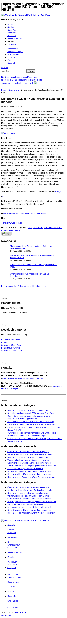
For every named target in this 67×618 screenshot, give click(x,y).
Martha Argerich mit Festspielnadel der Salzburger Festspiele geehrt (31, 247)
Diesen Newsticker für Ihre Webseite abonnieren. (23, 286)
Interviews (11, 57)
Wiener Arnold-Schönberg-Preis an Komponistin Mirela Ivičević (33, 266)
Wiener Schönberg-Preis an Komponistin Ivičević (28, 460)
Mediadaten (12, 33)
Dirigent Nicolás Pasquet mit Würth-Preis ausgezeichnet (31, 477)
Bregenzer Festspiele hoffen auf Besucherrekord (27, 410)
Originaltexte (12, 601)
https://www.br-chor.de (12, 223)
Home (10, 24)
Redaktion (11, 36)
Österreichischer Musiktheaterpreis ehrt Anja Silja (28, 452)
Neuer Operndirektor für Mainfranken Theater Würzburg (30, 422)
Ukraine (4, 342)
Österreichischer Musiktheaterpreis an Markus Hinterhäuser (29, 275)
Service (10, 27)
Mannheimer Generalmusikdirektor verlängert (26, 436)
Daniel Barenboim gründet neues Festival (25, 469)
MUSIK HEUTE (20, 612)
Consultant (12, 548)
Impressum (12, 44)
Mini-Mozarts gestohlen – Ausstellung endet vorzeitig (29, 471)
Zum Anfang (6, 615)
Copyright (59, 192)
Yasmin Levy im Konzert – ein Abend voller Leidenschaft (31, 424)
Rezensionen (13, 54)
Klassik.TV (11, 63)
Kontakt (10, 557)
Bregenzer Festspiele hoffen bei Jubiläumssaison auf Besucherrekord (32, 256)
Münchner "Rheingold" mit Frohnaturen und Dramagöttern (31, 433)
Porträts (10, 60)
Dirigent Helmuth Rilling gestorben (22, 419)
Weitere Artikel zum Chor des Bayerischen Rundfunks (25, 213)
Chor (30, 228)
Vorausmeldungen (15, 52)
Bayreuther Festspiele (10, 339)
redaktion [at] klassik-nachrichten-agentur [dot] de (22, 378)
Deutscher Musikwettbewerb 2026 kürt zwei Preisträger (30, 413)
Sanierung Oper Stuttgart (11, 351)
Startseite (11, 525)
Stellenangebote (14, 38)
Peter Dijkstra (14, 230)
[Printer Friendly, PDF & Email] (6, 235)
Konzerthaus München (10, 348)
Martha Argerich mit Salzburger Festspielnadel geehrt (30, 454)
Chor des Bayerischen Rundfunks (47, 228)
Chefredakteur (13, 545)
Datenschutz (12, 565)
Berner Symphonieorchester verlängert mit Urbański (29, 416)
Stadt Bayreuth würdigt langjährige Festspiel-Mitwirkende (31, 466)
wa (3, 196)
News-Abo (11, 30)
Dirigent (4, 230)
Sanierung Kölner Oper (11, 345)
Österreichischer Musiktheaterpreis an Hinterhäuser (29, 463)
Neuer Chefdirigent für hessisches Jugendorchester (29, 474)
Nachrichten (12, 49)
